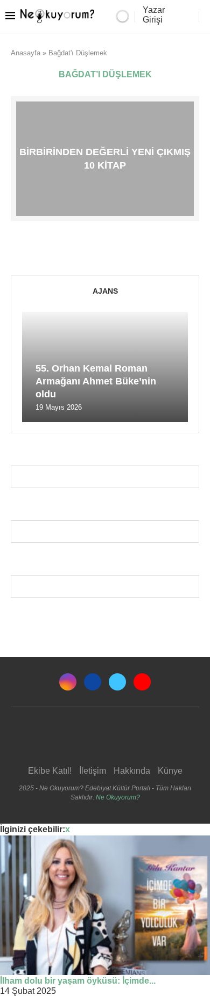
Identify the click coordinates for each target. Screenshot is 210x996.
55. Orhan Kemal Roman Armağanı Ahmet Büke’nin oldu (96, 381)
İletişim (92, 770)
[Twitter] (117, 681)
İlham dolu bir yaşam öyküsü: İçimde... (78, 980)
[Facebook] (92, 681)
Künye (170, 770)
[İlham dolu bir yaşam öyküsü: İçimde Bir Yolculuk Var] (105, 905)
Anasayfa (25, 53)
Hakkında (132, 770)
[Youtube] (142, 681)
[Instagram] (67, 681)
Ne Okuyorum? (118, 797)
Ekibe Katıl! (50, 770)
